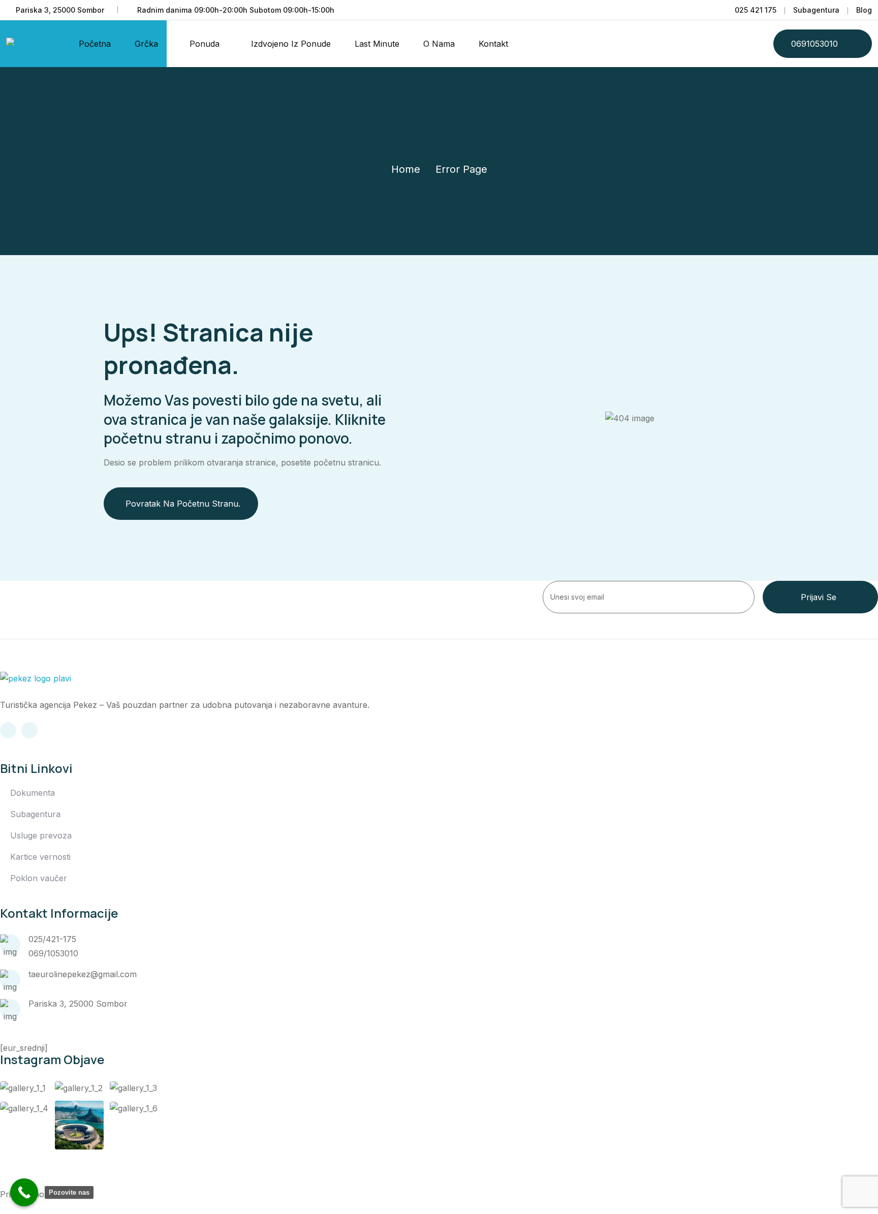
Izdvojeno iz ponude (291, 44)
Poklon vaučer (38, 878)
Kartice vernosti (40, 857)
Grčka (146, 44)
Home (405, 169)
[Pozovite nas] (24, 1192)
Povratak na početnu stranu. (183, 504)
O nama (439, 44)
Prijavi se (818, 597)
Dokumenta (32, 793)
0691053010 (814, 44)
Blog (864, 10)
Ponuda (205, 44)
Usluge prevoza (41, 835)
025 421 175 (755, 10)
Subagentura (816, 10)
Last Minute (377, 44)
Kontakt (493, 44)
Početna (95, 44)
